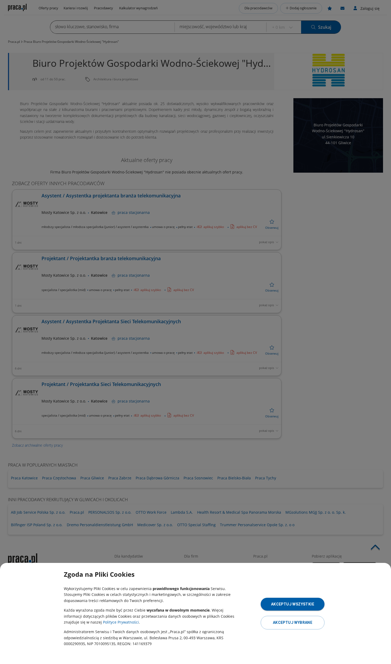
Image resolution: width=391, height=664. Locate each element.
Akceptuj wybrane (292, 622)
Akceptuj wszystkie (292, 604)
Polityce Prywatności (121, 622)
